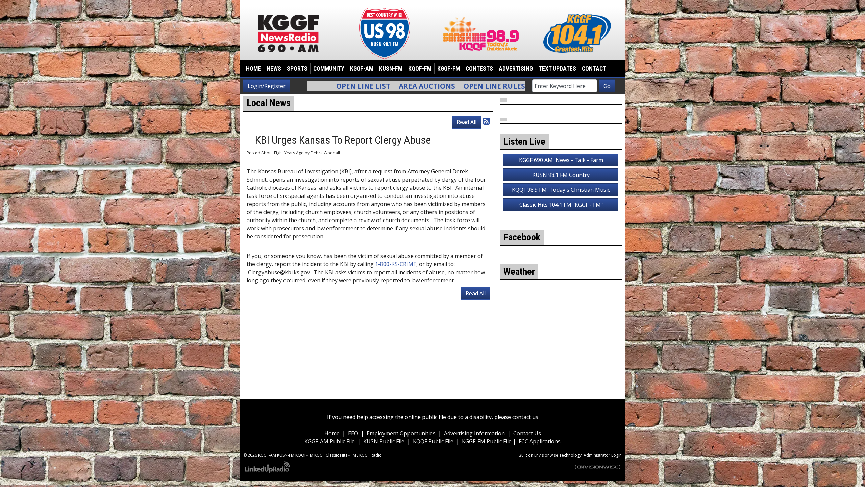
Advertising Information (474, 433)
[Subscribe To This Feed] (486, 120)
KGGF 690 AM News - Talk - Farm (561, 160)
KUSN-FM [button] (390, 68)
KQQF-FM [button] (419, 68)
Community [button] (328, 68)
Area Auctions (367, 86)
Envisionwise (546, 455)
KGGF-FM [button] (448, 68)
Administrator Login (603, 455)
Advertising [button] (516, 68)
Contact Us (527, 433)
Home (253, 68)
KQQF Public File (433, 441)
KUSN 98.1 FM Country (561, 175)
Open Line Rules (434, 86)
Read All (466, 122)
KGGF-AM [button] (361, 68)
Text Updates (557, 68)
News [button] (274, 68)
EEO (353, 433)
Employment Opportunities (401, 433)
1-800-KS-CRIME (395, 264)
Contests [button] (479, 68)
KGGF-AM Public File (329, 441)
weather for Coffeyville (560, 356)
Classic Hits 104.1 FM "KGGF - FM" (561, 204)
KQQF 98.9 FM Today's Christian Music (561, 189)
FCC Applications (540, 441)
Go (607, 86)
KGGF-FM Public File (487, 441)
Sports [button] (297, 68)
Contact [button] (594, 68)
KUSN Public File (383, 441)
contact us (525, 417)
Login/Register (267, 86)
